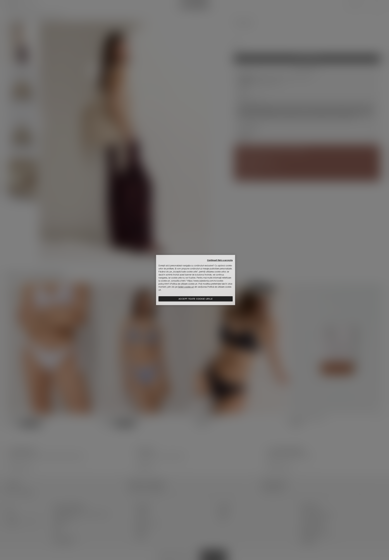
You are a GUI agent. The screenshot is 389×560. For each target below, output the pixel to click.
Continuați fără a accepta (220, 260)
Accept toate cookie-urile (196, 298)
